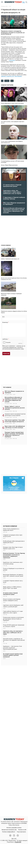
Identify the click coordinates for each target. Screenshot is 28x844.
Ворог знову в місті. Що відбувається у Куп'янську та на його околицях (15, 426)
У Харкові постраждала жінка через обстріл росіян (12, 535)
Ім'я (3, 317)
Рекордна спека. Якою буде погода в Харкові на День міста (13, 547)
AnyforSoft (18, 842)
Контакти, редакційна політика (14, 827)
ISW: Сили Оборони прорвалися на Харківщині (14, 203)
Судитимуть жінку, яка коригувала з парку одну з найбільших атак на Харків (12, 191)
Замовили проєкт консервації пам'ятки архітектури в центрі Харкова (15, 414)
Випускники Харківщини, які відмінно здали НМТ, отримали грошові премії (13, 575)
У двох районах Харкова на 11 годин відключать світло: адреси (13, 611)
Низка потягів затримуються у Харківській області (11, 529)
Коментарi (6, 353)
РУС (23, 2)
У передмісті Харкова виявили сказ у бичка (13, 581)
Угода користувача (21, 831)
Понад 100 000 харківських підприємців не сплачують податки (13, 625)
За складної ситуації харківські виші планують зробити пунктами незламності (13, 655)
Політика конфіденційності (8, 831)
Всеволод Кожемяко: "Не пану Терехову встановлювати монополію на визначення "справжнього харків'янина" (14, 555)
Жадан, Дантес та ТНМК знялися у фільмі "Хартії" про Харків (12, 587)
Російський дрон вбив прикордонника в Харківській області (14, 541)
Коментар (5, 322)
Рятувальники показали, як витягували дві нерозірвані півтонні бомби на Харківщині (13, 619)
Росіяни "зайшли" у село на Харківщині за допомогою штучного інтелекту (15, 408)
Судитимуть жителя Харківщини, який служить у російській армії (13, 605)
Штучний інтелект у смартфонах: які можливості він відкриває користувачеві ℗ (14, 640)
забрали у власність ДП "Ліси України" (11, 76)
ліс (2, 80)
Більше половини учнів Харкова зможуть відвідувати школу (11, 599)
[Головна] (13, 2)
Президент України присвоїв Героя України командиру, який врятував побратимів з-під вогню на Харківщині (14, 434)
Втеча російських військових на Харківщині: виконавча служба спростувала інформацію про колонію (14, 210)
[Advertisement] (14, 230)
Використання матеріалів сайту (9, 829)
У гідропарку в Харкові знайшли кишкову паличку (14, 198)
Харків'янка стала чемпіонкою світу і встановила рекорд (13, 563)
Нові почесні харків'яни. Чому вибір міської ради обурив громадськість (15, 420)
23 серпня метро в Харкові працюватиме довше (12, 185)
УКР (12, 839)
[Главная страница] (14, 819)
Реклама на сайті (22, 829)
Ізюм (12, 80)
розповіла (12, 60)
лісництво (7, 80)
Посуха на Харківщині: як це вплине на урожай (13, 569)
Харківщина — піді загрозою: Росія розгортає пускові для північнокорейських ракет (12, 647)
